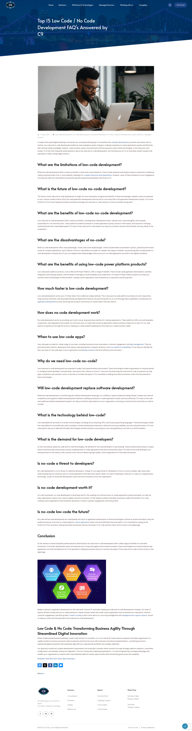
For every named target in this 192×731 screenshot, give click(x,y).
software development (122, 134)
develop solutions (88, 350)
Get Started (180, 5)
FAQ (111, 134)
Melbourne (72, 709)
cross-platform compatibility (120, 347)
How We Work (103, 696)
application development (47, 302)
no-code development (81, 134)
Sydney (70, 705)
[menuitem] (51, 5)
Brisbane (71, 700)
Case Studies (102, 705)
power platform (137, 134)
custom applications (82, 522)
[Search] (170, 5)
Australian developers (98, 134)
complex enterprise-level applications (98, 175)
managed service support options (134, 615)
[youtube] (45, 713)
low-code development (63, 134)
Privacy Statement (147, 727)
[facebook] (40, 713)
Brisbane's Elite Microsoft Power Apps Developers (56, 659)
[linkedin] (51, 713)
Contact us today (75, 615)
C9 (108, 134)
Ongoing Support (104, 700)
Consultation (72, 696)
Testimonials (102, 709)
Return (41, 673)
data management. (137, 344)
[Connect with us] (185, 726)
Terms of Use (133, 727)
